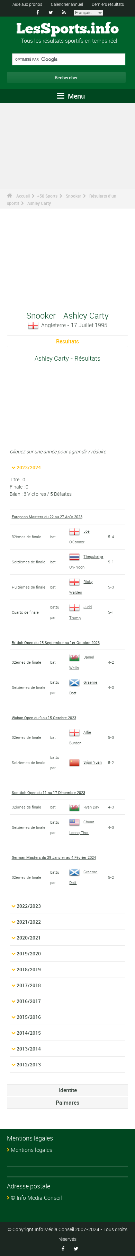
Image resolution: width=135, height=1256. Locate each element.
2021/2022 (29, 921)
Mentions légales (31, 1150)
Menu (75, 96)
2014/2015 (29, 1032)
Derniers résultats (108, 4)
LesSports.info (67, 29)
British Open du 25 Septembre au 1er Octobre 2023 (56, 642)
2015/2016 (29, 1017)
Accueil (23, 196)
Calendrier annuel (67, 4)
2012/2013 (29, 1064)
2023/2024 (29, 467)
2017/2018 (29, 985)
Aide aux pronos (27, 4)
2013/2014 (29, 1048)
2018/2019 (29, 969)
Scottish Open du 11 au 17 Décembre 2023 (48, 792)
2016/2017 (29, 1001)
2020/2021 (29, 937)
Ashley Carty (39, 203)
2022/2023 (29, 906)
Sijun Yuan (92, 762)
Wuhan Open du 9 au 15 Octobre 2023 (44, 717)
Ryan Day (91, 807)
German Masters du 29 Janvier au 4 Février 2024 (54, 857)
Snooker (73, 196)
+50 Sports (47, 196)
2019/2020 (29, 953)
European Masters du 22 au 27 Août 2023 (47, 516)
